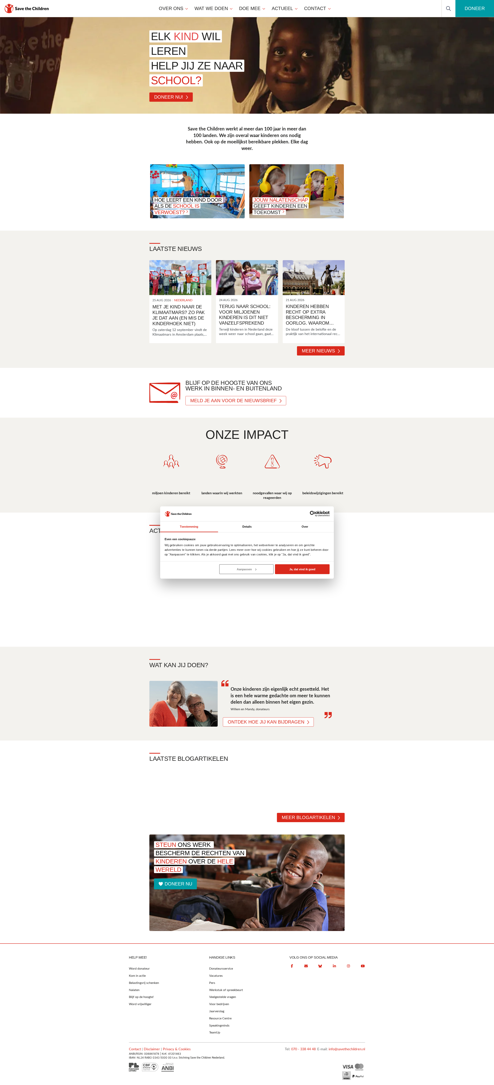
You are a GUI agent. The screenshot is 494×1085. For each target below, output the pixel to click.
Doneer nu (178, 883)
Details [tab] (247, 526)
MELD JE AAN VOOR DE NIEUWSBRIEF (233, 400)
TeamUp (214, 1032)
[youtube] (362, 966)
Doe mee (250, 8)
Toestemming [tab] (189, 526)
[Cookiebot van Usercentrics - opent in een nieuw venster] (313, 514)
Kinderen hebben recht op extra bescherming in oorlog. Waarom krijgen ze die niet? (311, 315)
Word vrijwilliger (140, 1004)
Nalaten (134, 990)
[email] (306, 966)
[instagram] (348, 966)
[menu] (245, 8)
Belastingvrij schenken (144, 982)
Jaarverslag (216, 1011)
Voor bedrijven (219, 1004)
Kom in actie (137, 975)
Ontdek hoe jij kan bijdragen (266, 721)
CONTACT (315, 8)
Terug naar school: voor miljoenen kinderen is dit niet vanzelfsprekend (244, 315)
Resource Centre (220, 1018)
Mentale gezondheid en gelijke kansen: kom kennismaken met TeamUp (193, 790)
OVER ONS (171, 8)
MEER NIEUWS (318, 350)
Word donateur (139, 968)
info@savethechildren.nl (347, 1049)
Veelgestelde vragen (222, 997)
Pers (212, 982)
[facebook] (291, 966)
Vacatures (216, 975)
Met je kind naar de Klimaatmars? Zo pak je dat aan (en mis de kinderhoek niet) (178, 315)
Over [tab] (305, 526)
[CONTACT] (329, 8)
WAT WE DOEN (211, 8)
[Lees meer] (180, 277)
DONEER (475, 8)
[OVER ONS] (186, 8)
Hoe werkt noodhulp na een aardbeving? (289, 786)
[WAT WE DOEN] (231, 8)
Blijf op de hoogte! (141, 997)
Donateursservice (221, 968)
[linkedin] (334, 966)
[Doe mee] (264, 8)
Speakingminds (219, 1025)
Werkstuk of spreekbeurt (226, 990)
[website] (320, 966)
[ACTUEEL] (296, 8)
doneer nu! (168, 97)
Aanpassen (244, 569)
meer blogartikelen (308, 817)
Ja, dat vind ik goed (302, 569)
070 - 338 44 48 (303, 1049)
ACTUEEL (282, 8)
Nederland (183, 300)
